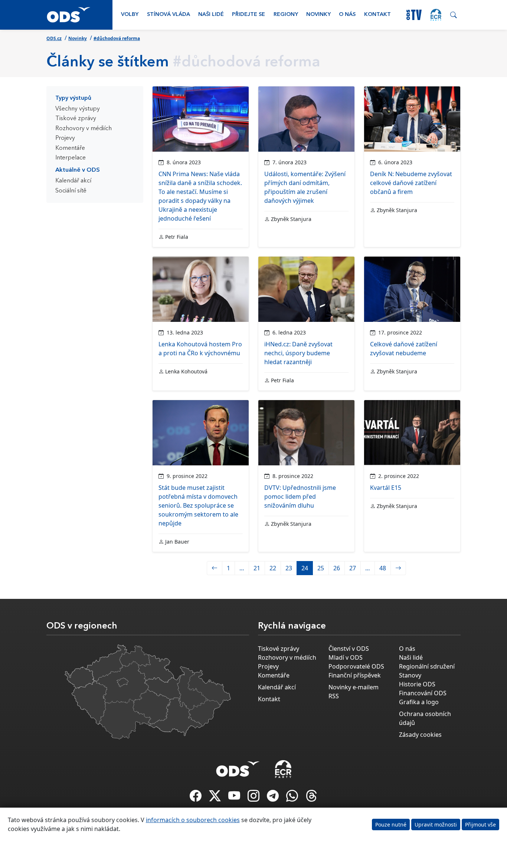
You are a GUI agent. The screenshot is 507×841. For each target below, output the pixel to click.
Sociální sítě (70, 191)
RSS (333, 696)
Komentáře (70, 148)
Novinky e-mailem (353, 687)
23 (288, 568)
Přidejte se (248, 14)
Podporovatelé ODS (356, 666)
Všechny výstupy (77, 109)
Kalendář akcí (73, 181)
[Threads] (311, 798)
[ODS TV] (235, 798)
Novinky (318, 14)
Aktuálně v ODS (77, 170)
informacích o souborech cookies (193, 820)
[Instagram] (254, 798)
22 (272, 568)
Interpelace (70, 158)
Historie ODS (417, 684)
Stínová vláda (168, 14)
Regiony (286, 14)
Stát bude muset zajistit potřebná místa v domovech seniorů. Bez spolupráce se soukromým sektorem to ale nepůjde (198, 505)
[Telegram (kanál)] (273, 798)
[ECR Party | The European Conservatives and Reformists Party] (436, 15)
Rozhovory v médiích (83, 129)
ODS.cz (54, 38)
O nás (347, 14)
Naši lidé (211, 14)
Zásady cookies (420, 734)
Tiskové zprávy (75, 119)
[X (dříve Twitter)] (215, 798)
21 (257, 568)
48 (382, 568)
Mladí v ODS (345, 657)
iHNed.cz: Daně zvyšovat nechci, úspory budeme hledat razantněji (298, 353)
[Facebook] (196, 798)
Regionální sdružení (427, 666)
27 (352, 568)
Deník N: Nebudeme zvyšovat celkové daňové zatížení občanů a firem (411, 183)
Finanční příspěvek (354, 675)
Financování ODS (423, 693)
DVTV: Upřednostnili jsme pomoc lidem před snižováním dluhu (300, 496)
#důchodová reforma (117, 38)
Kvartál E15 (385, 488)
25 (320, 568)
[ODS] (238, 767)
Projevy (65, 138)
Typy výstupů (73, 98)
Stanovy (410, 675)
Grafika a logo (419, 702)
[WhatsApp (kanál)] (293, 798)
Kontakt (377, 14)
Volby (129, 14)
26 (336, 568)
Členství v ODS (348, 648)
